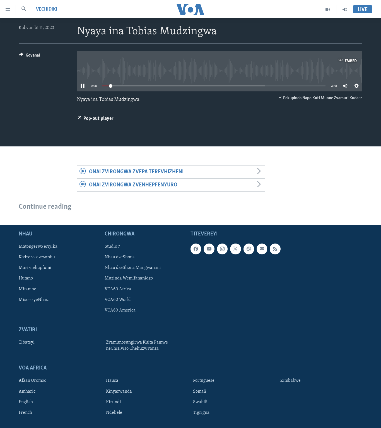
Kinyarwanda (119, 391)
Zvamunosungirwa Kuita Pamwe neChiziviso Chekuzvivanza (137, 345)
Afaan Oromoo (32, 381)
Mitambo (27, 289)
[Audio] (344, 9)
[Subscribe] (262, 249)
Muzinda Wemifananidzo (129, 278)
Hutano (26, 278)
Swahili (200, 402)
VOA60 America (120, 310)
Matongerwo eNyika (38, 247)
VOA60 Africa (118, 289)
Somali (199, 391)
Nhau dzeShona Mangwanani (133, 268)
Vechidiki (46, 9)
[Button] (29, 56)
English (26, 402)
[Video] (327, 9)
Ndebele (114, 412)
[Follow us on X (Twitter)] (235, 249)
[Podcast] (248, 249)
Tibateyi (27, 342)
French (25, 412)
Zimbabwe (290, 381)
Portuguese (203, 381)
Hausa (112, 381)
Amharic (27, 391)
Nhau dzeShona (120, 257)
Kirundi (113, 402)
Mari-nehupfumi (35, 268)
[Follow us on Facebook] (196, 249)
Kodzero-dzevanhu (37, 257)
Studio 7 (112, 247)
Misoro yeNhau (34, 300)
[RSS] (275, 249)
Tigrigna (201, 412)
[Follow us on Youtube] (209, 249)
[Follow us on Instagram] (222, 249)
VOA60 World (118, 300)
